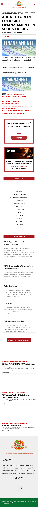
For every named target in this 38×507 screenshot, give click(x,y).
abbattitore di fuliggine (10, 101)
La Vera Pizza (11, 12)
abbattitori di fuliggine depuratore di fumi (17, 106)
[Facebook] (17, 488)
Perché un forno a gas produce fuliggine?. (14, 321)
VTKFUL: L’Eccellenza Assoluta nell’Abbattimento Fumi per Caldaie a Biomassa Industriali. (16, 396)
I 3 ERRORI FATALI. (8, 303)
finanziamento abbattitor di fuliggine (15, 111)
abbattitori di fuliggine (10, 103)
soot (31, 111)
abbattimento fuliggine (15, 94)
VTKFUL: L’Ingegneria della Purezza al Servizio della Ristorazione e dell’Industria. (19, 364)
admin (6, 36)
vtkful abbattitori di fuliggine (13, 113)
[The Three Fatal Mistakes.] (19, 413)
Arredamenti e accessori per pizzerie (14, 361)
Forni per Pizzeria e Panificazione (13, 392)
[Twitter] (21, 488)
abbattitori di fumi (8, 108)
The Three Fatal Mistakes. (10, 286)
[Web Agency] (11, 503)
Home (4, 12)
